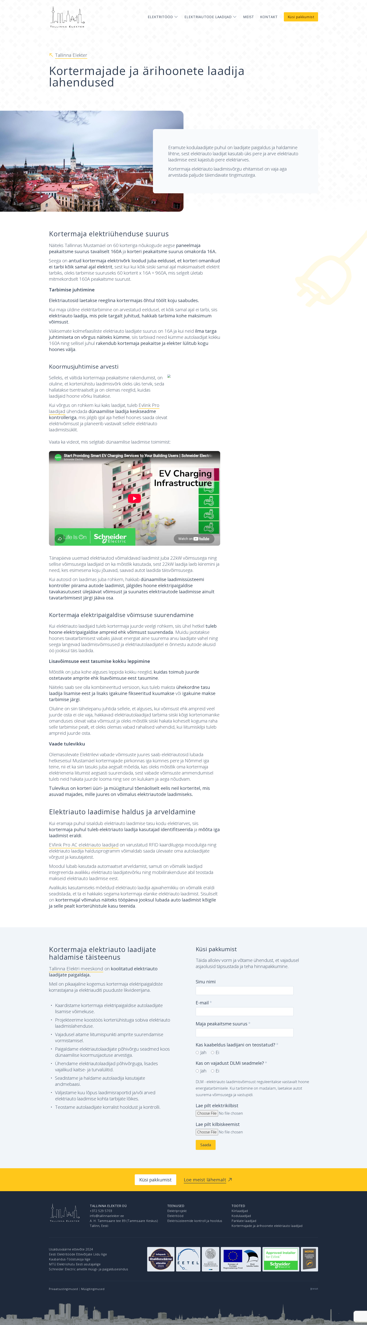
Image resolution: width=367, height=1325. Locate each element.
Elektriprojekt (177, 1211)
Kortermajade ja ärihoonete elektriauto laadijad (267, 1226)
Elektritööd (175, 1216)
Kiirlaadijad (239, 1211)
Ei (217, 1052)
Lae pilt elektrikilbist (217, 1105)
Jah (203, 1052)
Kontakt (269, 17)
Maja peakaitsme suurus (221, 1024)
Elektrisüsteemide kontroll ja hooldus (194, 1221)
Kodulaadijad (241, 1216)
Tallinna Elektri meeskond (76, 968)
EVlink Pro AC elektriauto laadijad (84, 844)
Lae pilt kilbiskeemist (218, 1124)
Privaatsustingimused (63, 1289)
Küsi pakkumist (301, 17)
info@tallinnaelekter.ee (107, 1216)
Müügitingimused (92, 1289)
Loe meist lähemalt (205, 1180)
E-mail (202, 1003)
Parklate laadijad (243, 1221)
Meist (248, 17)
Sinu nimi (206, 982)
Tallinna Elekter (71, 55)
